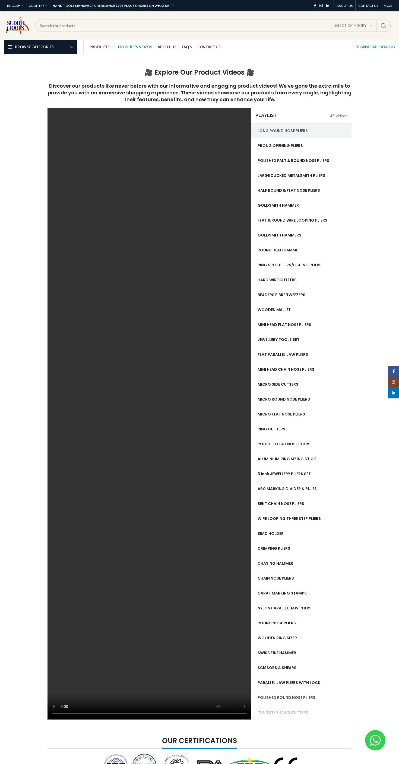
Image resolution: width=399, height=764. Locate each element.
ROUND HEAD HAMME (278, 250)
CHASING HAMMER (275, 563)
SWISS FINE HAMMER (277, 653)
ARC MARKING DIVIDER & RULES (287, 488)
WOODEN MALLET (274, 309)
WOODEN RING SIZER (277, 638)
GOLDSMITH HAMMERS (279, 235)
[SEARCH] (383, 26)
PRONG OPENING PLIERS (280, 145)
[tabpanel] (149, 414)
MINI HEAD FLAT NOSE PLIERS (284, 324)
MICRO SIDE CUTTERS (278, 384)
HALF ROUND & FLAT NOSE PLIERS (289, 190)
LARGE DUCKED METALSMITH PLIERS (291, 175)
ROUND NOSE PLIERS (277, 623)
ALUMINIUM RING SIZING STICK (287, 459)
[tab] (301, 130)
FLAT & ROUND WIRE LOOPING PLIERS (292, 220)
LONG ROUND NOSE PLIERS (283, 130)
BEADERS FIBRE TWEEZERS (281, 295)
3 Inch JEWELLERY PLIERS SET (284, 474)
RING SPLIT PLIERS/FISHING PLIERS (290, 265)
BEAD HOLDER (271, 533)
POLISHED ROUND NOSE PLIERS (286, 697)
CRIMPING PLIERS (274, 548)
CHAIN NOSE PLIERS (276, 578)
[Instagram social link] (321, 5)
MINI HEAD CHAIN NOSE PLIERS (286, 369)
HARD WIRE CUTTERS (277, 280)
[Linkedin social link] (327, 5)
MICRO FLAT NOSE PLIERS (281, 414)
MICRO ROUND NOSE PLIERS (284, 399)
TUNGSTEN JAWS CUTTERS (283, 712)
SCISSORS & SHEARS (277, 667)
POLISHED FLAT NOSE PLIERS (284, 444)
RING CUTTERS (271, 429)
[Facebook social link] (315, 5)
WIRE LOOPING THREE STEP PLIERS (289, 518)
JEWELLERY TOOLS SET (278, 339)
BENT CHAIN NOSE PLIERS (281, 503)
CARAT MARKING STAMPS (282, 593)
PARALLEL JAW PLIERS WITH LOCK (289, 682)
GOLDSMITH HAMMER (278, 205)
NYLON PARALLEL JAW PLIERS (285, 608)
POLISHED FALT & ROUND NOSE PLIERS (293, 160)
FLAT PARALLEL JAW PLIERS (283, 354)
